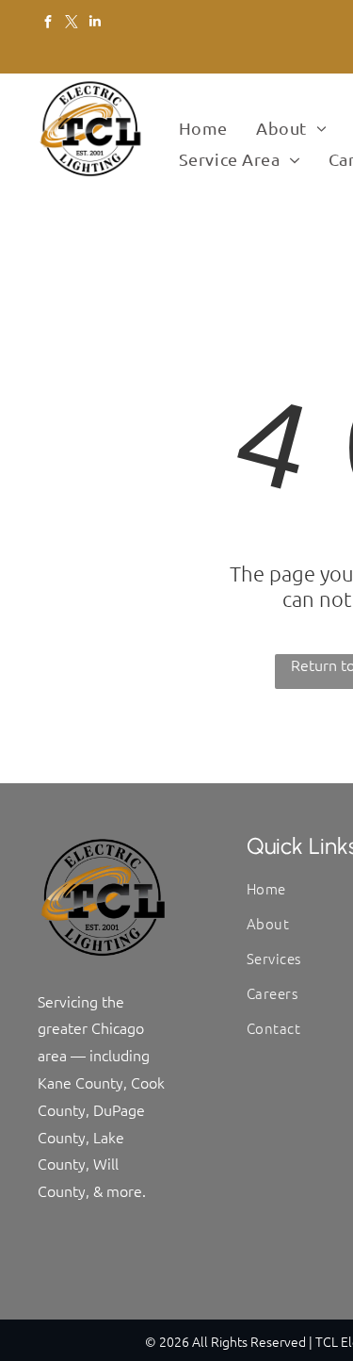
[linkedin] (94, 23)
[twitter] (71, 23)
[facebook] (47, 23)
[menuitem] (203, 128)
